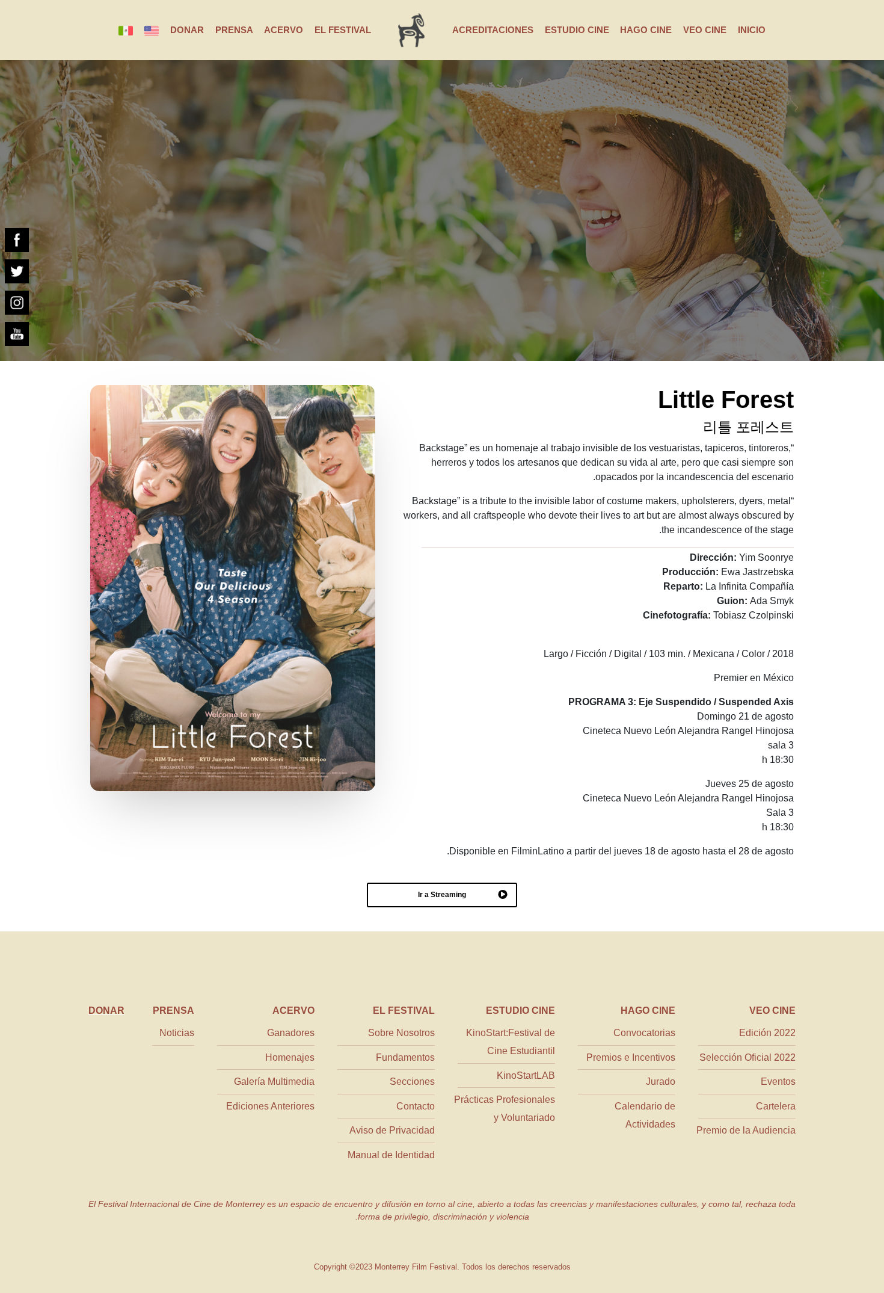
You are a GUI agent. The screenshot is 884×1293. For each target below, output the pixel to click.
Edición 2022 (767, 1033)
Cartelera (776, 1106)
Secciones (412, 1081)
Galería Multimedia (274, 1081)
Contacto (415, 1106)
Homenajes (290, 1057)
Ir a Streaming (442, 894)
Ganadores (291, 1033)
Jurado (660, 1081)
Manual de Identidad (391, 1155)
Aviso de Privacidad (392, 1130)
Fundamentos (405, 1057)
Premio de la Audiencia (746, 1130)
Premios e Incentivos (630, 1057)
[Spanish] (126, 30)
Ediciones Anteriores (270, 1106)
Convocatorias (644, 1033)
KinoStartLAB (526, 1075)
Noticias (176, 1033)
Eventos (778, 1081)
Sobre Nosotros (401, 1033)
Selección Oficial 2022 (747, 1057)
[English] (151, 30)
